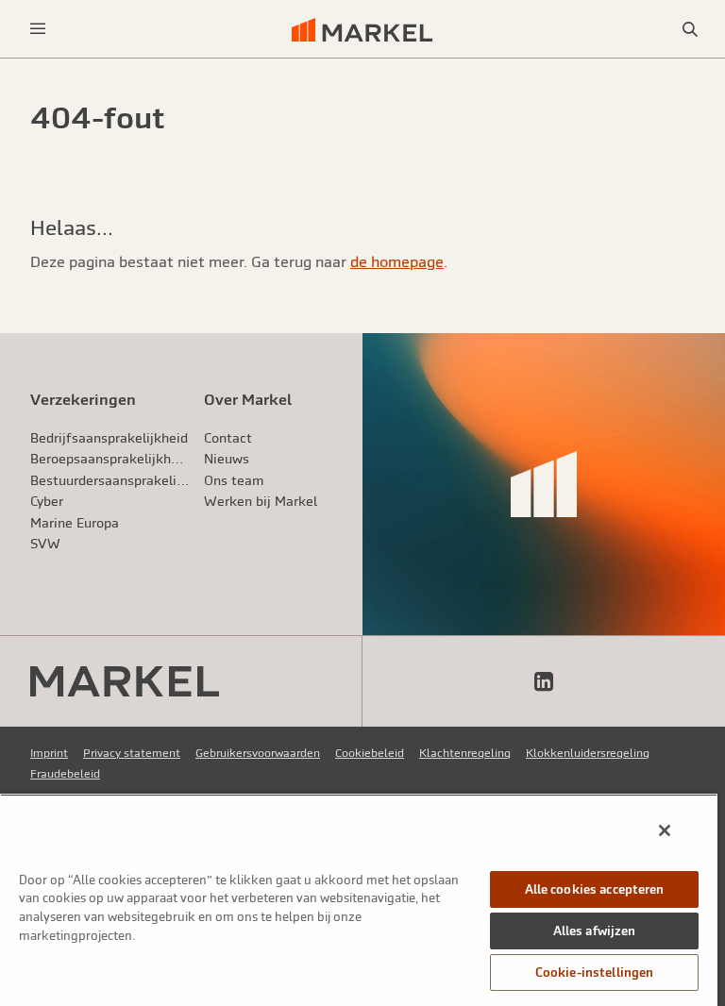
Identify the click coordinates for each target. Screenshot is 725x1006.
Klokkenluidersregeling (587, 753)
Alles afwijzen (594, 931)
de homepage (397, 261)
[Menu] (37, 29)
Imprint (49, 753)
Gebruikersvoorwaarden (257, 753)
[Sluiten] (664, 830)
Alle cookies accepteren (595, 889)
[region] (358, 900)
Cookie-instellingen (594, 972)
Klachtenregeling (465, 753)
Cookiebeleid (369, 753)
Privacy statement (131, 753)
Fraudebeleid (65, 773)
